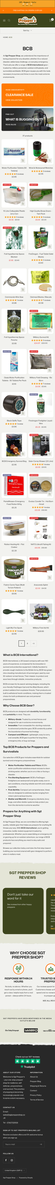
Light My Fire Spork (14, 628)
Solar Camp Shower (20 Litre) (41, 461)
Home (5, 37)
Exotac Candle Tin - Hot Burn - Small (41, 502)
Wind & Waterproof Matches (41, 168)
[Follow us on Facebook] (6, 1160)
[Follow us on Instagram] (12, 1160)
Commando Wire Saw (14, 297)
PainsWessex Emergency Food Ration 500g (14, 502)
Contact (33, 1090)
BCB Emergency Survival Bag (14, 461)
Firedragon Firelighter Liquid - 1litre (41, 422)
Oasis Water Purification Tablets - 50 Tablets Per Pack (14, 379)
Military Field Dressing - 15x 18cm (41, 379)
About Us (34, 1076)
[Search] (9, 20)
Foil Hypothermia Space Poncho (14, 338)
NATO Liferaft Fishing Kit (41, 544)
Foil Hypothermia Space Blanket (14, 255)
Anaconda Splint (41, 585)
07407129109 (12, 1122)
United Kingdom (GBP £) (13, 1170)
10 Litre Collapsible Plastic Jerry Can (14, 212)
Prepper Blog (35, 1081)
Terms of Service (37, 1099)
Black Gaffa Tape (14, 420)
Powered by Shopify (26, 1178)
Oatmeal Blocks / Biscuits (41, 297)
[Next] (34, 643)
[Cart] (50, 20)
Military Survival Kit (41, 337)
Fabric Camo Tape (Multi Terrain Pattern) (14, 586)
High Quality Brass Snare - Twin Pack (41, 212)
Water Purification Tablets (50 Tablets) (14, 169)
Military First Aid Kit (41, 628)
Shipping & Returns (38, 1086)
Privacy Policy (35, 1095)
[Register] (41, 1144)
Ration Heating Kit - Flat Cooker (14, 545)
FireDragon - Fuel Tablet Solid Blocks (41, 255)
